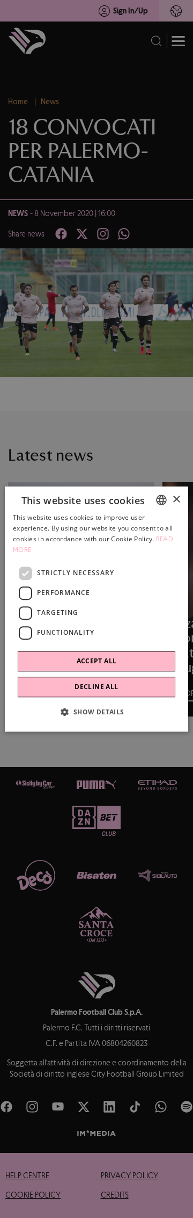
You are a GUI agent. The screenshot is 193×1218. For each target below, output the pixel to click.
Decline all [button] (96, 686)
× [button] (176, 500)
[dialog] (96, 609)
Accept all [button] (97, 660)
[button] (96, 711)
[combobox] (161, 500)
